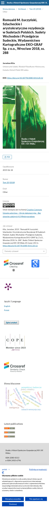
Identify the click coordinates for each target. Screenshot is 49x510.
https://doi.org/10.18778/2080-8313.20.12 (25, 78)
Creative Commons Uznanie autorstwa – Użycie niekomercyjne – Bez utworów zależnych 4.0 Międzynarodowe (22, 213)
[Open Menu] (2, 2)
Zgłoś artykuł (11, 322)
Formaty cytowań (11, 251)
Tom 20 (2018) (35, 9)
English (7, 306)
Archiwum (22, 9)
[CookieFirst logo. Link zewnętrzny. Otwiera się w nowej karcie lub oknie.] (3, 472)
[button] (6, 469)
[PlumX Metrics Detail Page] (8, 286)
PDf (8, 157)
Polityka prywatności (38, 469)
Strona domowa (9, 9)
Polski (6, 310)
